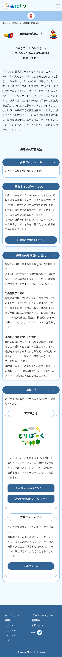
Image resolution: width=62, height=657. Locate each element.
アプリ (8, 640)
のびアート (10, 635)
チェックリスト (12, 615)
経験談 (15, 23)
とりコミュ (10, 625)
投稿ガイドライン (19, 283)
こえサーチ (10, 630)
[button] (58, 6)
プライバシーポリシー (42, 615)
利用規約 (36, 620)
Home (5, 23)
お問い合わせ (38, 625)
